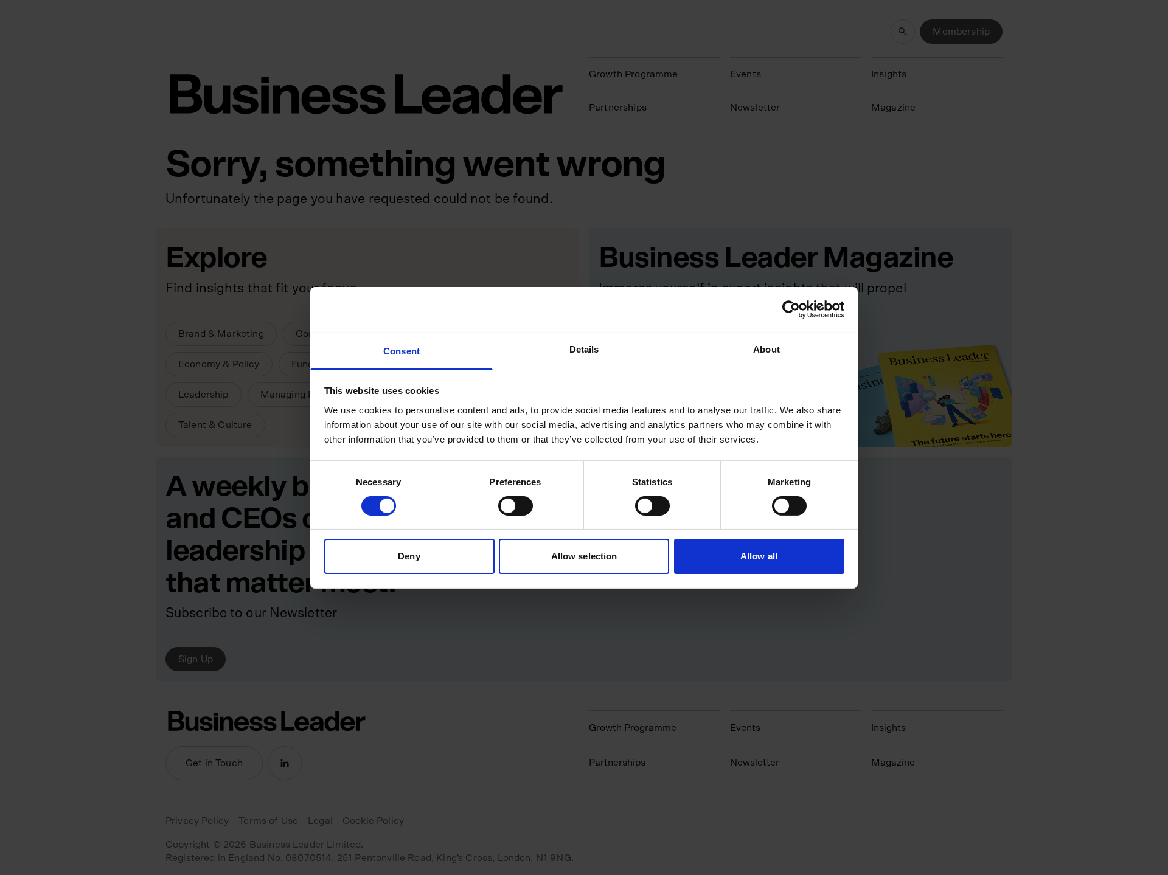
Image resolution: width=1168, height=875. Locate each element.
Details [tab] (584, 349)
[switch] (515, 506)
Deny (409, 556)
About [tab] (766, 349)
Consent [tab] (401, 350)
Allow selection (584, 556)
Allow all (758, 556)
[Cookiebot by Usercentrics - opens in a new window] (791, 309)
